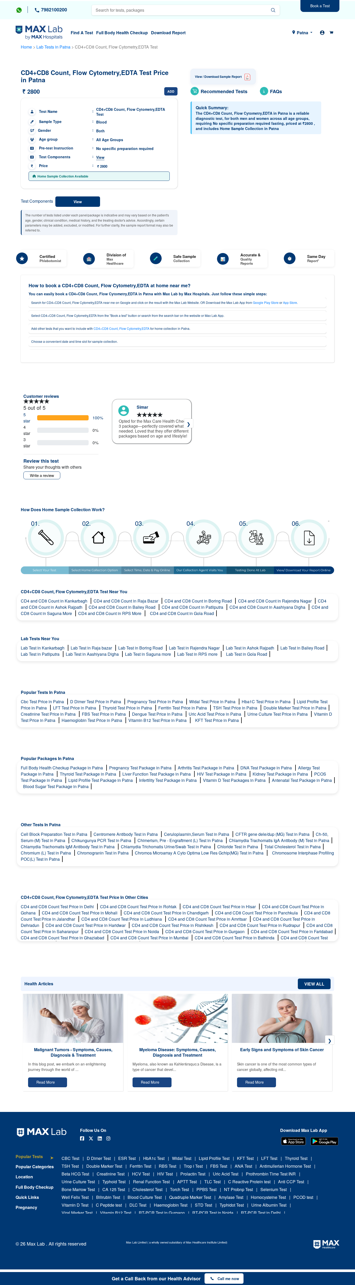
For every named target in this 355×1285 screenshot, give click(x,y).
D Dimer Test (99, 1158)
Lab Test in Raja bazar (92, 648)
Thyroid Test (296, 1158)
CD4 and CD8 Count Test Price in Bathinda (235, 938)
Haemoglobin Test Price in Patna (92, 720)
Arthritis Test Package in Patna (206, 768)
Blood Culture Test (145, 1197)
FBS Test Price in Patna (104, 714)
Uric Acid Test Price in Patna (215, 714)
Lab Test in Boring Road (141, 648)
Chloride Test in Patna (238, 847)
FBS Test (218, 1166)
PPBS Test (206, 1189)
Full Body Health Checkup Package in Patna (62, 768)
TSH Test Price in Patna (235, 708)
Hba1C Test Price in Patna (267, 702)
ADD (170, 91)
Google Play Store (266, 302)
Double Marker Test (104, 1166)
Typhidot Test (232, 1205)
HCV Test (141, 1174)
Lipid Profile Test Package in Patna (101, 780)
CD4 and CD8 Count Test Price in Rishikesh (173, 925)
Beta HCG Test (75, 1174)
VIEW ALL (314, 984)
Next (188, 423)
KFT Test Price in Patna (217, 720)
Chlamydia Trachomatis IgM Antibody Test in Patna (68, 847)
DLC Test (137, 1205)
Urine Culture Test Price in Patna (278, 714)
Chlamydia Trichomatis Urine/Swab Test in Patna (166, 847)
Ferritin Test (140, 1166)
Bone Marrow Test (78, 1189)
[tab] (35, 1159)
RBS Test (167, 1166)
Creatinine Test (110, 1174)
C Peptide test (109, 1205)
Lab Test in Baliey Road (302, 648)
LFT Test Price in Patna (75, 708)
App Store (290, 302)
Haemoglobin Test (170, 1205)
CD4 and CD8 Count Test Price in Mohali (80, 913)
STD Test (203, 1205)
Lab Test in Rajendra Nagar (195, 648)
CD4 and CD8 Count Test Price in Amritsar (208, 919)
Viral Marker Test (77, 1213)
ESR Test (127, 1158)
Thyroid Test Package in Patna (88, 774)
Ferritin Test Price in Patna (183, 708)
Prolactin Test (192, 1174)
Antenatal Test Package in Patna (302, 780)
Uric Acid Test (225, 1174)
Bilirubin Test (108, 1197)
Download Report (168, 33)
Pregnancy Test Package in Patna (141, 768)
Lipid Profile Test (214, 1158)
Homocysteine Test (268, 1197)
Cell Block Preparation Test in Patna (54, 834)
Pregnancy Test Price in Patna (155, 702)
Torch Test (179, 1189)
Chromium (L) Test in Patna (46, 853)
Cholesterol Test (147, 1189)
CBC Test (70, 1158)
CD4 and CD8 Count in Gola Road (182, 613)
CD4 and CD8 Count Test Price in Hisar (220, 907)
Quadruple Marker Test (190, 1197)
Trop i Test (193, 1166)
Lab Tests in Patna (53, 47)
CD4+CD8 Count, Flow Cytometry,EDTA (121, 328)
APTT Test (187, 1182)
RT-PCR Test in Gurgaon (162, 1213)
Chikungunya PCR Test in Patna (101, 840)
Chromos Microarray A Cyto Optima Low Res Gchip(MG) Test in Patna (200, 853)
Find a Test (82, 33)
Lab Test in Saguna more (148, 654)
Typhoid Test (114, 1182)
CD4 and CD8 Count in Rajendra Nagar (275, 601)
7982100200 (53, 9)
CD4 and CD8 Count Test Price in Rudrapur (260, 925)
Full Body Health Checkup (122, 33)
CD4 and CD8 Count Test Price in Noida (122, 931)
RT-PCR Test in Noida (212, 1213)
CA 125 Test (113, 1189)
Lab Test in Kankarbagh (43, 648)
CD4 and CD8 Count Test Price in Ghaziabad (63, 938)
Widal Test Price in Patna (212, 702)
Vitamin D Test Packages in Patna (235, 780)
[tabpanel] (151, 423)
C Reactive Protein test (249, 1182)
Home (26, 47)
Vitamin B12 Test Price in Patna (158, 720)
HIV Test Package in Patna (222, 774)
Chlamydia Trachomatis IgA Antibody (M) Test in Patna (279, 840)
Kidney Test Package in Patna (281, 774)
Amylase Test (231, 1197)
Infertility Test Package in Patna (168, 780)
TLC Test (212, 1182)
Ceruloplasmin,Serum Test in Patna (197, 834)
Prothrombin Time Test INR (271, 1174)
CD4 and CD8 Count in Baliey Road (122, 607)
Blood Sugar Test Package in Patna (56, 786)
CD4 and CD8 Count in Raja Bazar (126, 601)
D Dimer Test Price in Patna (96, 702)
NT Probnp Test (238, 1189)
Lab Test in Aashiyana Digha (93, 654)
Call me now (228, 1278)
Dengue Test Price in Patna (157, 714)
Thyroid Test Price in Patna (127, 708)
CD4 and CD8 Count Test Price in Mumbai (149, 938)
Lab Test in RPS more (198, 654)
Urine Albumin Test (268, 1205)
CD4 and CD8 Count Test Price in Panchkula (257, 913)
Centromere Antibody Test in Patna (126, 834)
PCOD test (303, 1197)
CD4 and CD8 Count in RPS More (110, 613)
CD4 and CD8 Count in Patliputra (193, 607)
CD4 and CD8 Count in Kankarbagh (54, 601)
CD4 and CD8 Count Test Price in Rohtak (139, 907)
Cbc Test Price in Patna (43, 702)
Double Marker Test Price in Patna (295, 708)
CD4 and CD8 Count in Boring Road (199, 601)
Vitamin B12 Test (115, 1213)
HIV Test (165, 1174)
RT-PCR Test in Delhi (261, 1213)
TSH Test (70, 1166)
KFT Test (245, 1158)
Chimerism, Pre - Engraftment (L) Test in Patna (180, 840)
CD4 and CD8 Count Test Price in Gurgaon (205, 931)
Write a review (42, 475)
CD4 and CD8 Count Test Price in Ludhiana (122, 919)
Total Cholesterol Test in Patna (292, 847)
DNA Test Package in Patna (266, 768)
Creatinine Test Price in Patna (49, 714)
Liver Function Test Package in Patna (157, 774)
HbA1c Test (154, 1158)
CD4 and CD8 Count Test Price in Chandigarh (167, 913)
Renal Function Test (151, 1182)
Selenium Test (273, 1189)
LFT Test (269, 1158)
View (100, 157)
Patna (302, 33)
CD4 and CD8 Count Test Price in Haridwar (86, 925)
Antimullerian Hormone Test (285, 1166)
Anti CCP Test (291, 1182)
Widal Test (181, 1158)
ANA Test (243, 1166)
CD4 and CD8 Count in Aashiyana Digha (267, 607)
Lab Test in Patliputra (41, 654)
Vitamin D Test (75, 1205)
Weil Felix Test (75, 1197)
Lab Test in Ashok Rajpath (250, 648)
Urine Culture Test (78, 1182)
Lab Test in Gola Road (246, 654)
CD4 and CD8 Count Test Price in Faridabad (292, 931)
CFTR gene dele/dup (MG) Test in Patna (273, 834)
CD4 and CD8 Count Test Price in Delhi (58, 907)
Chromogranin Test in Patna (103, 853)
